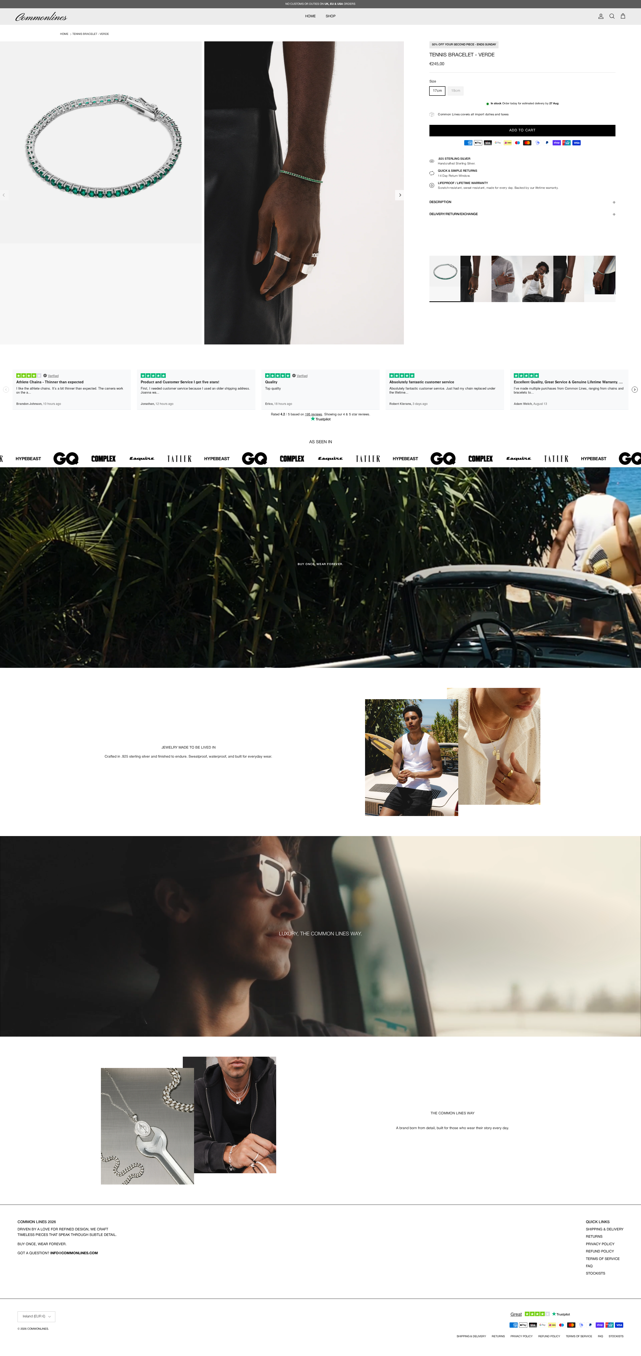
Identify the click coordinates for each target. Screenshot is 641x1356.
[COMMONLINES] (41, 16)
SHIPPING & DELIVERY (604, 1229)
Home (64, 34)
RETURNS (594, 1236)
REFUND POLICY (600, 1251)
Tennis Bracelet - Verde (90, 34)
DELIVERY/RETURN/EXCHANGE (453, 214)
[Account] (600, 16)
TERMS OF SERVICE (603, 1259)
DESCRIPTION (440, 202)
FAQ (589, 1266)
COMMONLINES (37, 1329)
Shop (331, 16)
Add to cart (522, 130)
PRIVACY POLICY (600, 1244)
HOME (310, 16)
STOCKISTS (595, 1273)
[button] (400, 195)
